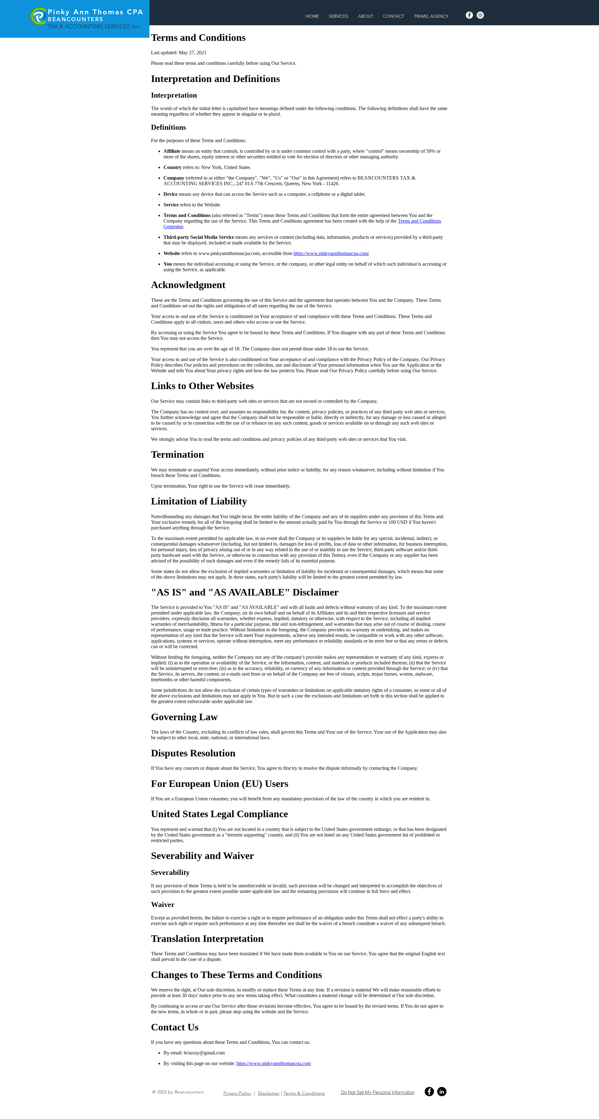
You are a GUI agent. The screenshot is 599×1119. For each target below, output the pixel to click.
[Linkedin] (441, 1091)
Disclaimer (269, 1093)
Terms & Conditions (304, 1093)
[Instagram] (480, 15)
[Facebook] (469, 15)
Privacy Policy (237, 1093)
